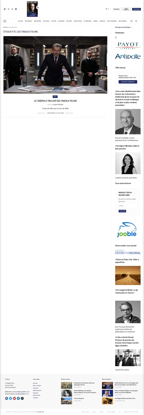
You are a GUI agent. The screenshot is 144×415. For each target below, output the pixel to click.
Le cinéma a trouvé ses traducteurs (55, 100)
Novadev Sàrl (40, 412)
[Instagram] (12, 9)
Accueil (20, 21)
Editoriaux (28, 21)
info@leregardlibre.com (22, 394)
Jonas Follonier (58, 104)
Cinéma (95, 21)
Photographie (112, 21)
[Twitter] (10, 398)
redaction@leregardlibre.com (20, 392)
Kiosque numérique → (124, 27)
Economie (61, 21)
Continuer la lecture (55, 113)
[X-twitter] (8, 9)
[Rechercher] (131, 21)
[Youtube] (16, 9)
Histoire (69, 21)
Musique (102, 21)
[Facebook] (4, 9)
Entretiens (37, 21)
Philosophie (78, 21)
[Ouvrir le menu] (4, 21)
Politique (46, 21)
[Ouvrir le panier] (136, 21)
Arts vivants (123, 21)
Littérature (87, 21)
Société (53, 21)
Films (55, 96)
